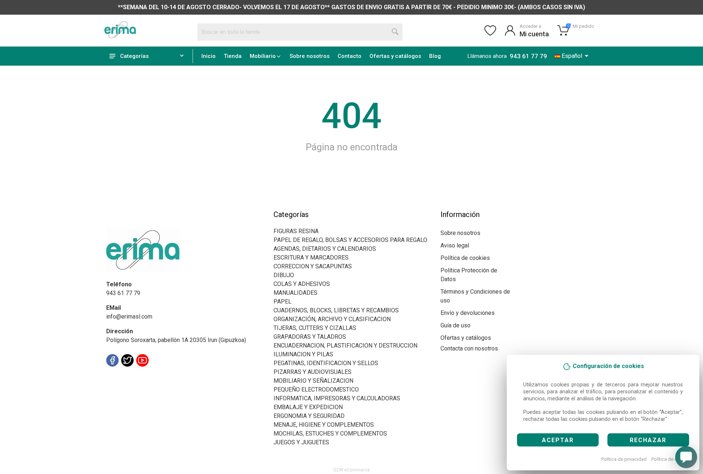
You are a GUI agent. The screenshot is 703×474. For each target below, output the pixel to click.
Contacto (349, 56)
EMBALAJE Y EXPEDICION (308, 407)
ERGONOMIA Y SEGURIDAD (309, 415)
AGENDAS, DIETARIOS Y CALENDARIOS (325, 248)
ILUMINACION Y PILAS (303, 354)
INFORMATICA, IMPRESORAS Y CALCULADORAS (337, 398)
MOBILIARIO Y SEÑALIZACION (313, 380)
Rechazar (648, 440)
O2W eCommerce (351, 470)
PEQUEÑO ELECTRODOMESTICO (316, 389)
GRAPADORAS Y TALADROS (310, 336)
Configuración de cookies (148, 376)
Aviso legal (454, 245)
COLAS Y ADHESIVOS (302, 283)
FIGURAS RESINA (296, 231)
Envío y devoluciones (467, 312)
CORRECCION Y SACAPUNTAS (313, 266)
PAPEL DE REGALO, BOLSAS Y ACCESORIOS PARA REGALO (350, 239)
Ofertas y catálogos (395, 56)
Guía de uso (455, 325)
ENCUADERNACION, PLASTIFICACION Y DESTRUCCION (345, 345)
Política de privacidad (624, 459)
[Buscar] (395, 32)
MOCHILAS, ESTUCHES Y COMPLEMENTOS (330, 433)
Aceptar (558, 440)
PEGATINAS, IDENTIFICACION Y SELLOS (326, 363)
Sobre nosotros (310, 56)
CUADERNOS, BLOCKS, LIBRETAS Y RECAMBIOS (336, 310)
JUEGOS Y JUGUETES (301, 442)
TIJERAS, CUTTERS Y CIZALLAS (315, 327)
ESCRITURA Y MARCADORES (311, 257)
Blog (435, 56)
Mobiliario (263, 56)
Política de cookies (671, 459)
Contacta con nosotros (469, 348)
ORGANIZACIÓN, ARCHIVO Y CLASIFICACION (332, 319)
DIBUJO (284, 275)
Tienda (233, 56)
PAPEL (282, 301)
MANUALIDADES (295, 292)
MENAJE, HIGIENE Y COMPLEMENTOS (324, 424)
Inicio (208, 56)
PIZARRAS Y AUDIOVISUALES (313, 371)
